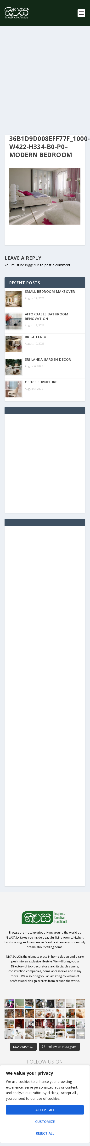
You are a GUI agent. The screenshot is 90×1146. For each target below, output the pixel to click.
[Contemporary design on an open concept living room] (80, 1023)
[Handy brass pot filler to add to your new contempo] (70, 1003)
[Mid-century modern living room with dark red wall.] (50, 1023)
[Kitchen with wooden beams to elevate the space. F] (80, 1003)
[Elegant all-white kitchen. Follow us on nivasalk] (19, 1034)
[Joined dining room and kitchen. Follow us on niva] (40, 1013)
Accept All (45, 1110)
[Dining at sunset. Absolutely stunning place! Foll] (29, 1013)
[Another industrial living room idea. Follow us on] (50, 1013)
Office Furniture (41, 382)
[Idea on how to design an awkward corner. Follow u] (60, 1013)
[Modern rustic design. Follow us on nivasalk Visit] (29, 1034)
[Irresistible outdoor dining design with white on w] (60, 1034)
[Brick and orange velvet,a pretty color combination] (70, 1013)
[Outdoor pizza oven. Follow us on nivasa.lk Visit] (29, 1003)
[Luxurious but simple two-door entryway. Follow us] (50, 1034)
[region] (45, 1104)
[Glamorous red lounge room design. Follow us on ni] (70, 1023)
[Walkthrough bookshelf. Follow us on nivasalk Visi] (9, 1013)
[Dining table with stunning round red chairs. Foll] (29, 1023)
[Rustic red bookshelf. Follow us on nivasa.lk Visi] (40, 1023)
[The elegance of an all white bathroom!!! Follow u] (80, 1034)
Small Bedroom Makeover (50, 291)
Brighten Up (37, 336)
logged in (32, 265)
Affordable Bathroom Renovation (46, 316)
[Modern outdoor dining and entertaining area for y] (70, 1034)
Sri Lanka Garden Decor (48, 359)
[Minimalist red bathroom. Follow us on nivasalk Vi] (19, 1023)
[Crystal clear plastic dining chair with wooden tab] (19, 1013)
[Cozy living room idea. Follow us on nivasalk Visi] (40, 1034)
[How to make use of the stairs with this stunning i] (40, 1003)
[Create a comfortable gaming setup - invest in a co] (9, 1003)
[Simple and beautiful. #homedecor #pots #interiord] (19, 1003)
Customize (45, 1121)
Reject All (45, 1133)
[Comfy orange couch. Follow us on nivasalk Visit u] (9, 1023)
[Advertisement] (45, 80)
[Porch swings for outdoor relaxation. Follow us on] (9, 1034)
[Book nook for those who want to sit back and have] (60, 1003)
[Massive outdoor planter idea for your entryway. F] (50, 1003)
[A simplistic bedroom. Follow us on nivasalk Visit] (80, 1013)
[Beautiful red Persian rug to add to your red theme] (60, 1023)
